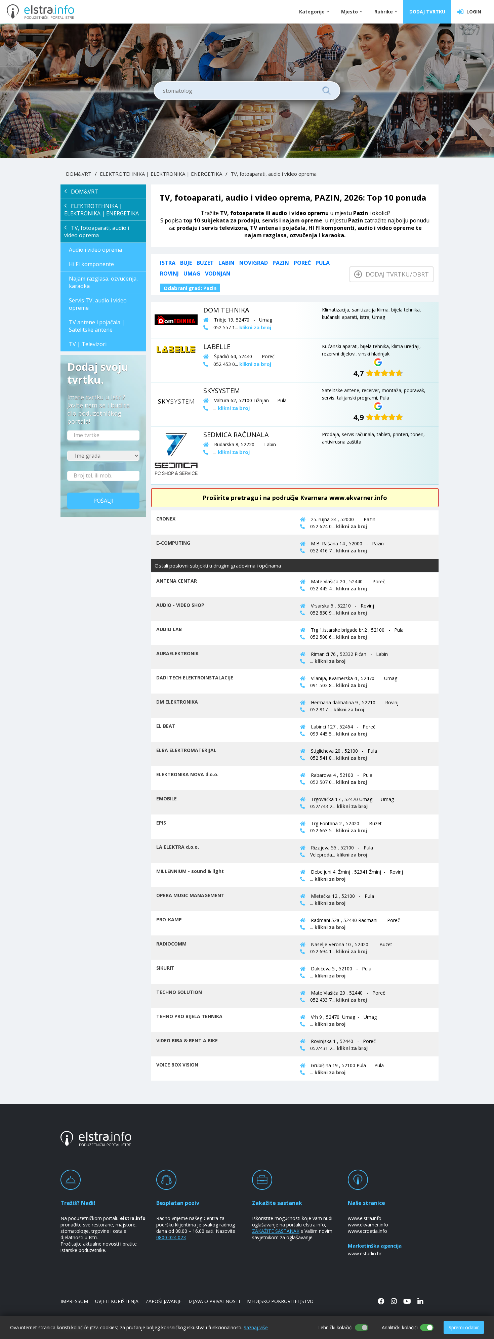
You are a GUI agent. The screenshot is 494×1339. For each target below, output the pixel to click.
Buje (186, 262)
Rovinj (169, 273)
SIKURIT (165, 968)
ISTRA (167, 262)
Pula (323, 262)
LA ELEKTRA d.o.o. (177, 847)
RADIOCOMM (171, 943)
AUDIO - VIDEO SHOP (180, 605)
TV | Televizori (88, 344)
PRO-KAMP (169, 919)
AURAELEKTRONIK (177, 653)
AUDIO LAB (169, 629)
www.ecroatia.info (367, 1231)
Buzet (205, 262)
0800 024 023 (171, 1237)
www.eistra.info (364, 1218)
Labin (226, 262)
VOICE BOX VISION (177, 1064)
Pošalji (103, 500)
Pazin (281, 262)
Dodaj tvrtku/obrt (395, 274)
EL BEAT (165, 726)
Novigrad (253, 262)
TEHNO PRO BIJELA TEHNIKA (189, 1016)
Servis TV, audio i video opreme (98, 304)
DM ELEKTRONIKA (177, 702)
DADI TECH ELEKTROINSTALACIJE (194, 677)
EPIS (161, 823)
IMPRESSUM (74, 1301)
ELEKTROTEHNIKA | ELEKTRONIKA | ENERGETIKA (161, 173)
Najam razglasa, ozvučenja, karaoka (103, 282)
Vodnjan (218, 273)
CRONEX (165, 518)
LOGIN (472, 11)
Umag (191, 273)
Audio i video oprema (95, 249)
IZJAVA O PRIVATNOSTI (214, 1301)
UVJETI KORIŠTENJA (116, 1301)
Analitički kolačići (400, 1327)
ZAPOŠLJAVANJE (163, 1301)
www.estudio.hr (364, 1253)
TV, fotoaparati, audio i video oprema (274, 173)
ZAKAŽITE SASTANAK (275, 1231)
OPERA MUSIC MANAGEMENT (190, 895)
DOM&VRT (78, 173)
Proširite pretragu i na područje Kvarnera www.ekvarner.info (295, 498)
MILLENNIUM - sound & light (190, 871)
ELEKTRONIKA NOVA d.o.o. (187, 774)
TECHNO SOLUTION (179, 992)
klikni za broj (351, 526)
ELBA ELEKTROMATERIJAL (186, 750)
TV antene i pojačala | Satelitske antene (97, 326)
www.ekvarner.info (368, 1224)
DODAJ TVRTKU (427, 11)
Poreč (302, 262)
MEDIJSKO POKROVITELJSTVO (280, 1301)
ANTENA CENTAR (176, 581)
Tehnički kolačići (335, 1327)
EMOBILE (166, 798)
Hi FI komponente (91, 264)
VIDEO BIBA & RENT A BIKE (187, 1040)
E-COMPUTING (173, 543)
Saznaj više (256, 1327)
